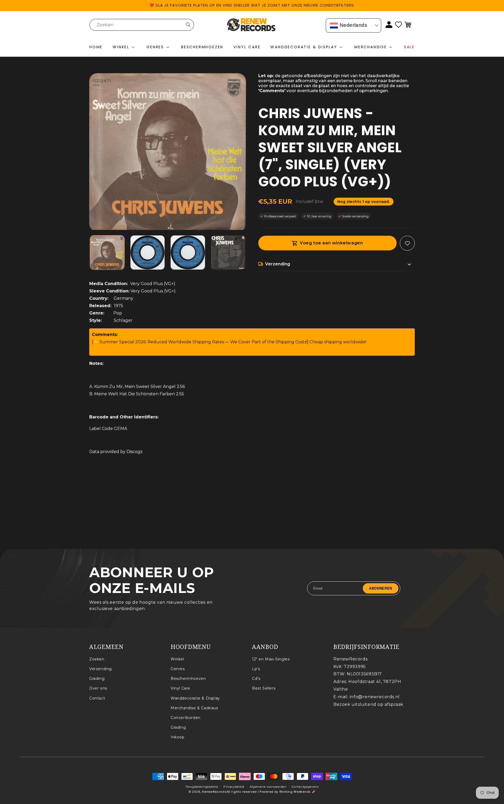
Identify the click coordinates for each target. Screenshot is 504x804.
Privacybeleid (233, 787)
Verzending (100, 668)
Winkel (177, 659)
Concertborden (186, 717)
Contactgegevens (305, 787)
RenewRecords (214, 792)
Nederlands (353, 25)
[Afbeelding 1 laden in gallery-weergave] (107, 252)
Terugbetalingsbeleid (201, 787)
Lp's (256, 668)
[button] (124, 47)
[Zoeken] (188, 24)
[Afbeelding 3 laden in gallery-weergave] (187, 252)
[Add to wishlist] (407, 243)
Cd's (256, 678)
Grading (96, 678)
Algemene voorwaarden (268, 787)
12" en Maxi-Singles (271, 659)
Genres (178, 668)
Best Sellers (263, 688)
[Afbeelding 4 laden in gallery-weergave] (228, 252)
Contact (97, 698)
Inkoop (178, 737)
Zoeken (96, 659)
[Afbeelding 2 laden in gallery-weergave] (147, 252)
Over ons (98, 688)
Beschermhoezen (188, 678)
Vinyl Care (180, 688)
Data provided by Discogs (115, 451)
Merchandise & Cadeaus (194, 708)
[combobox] (142, 25)
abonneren (380, 588)
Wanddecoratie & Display (195, 698)
